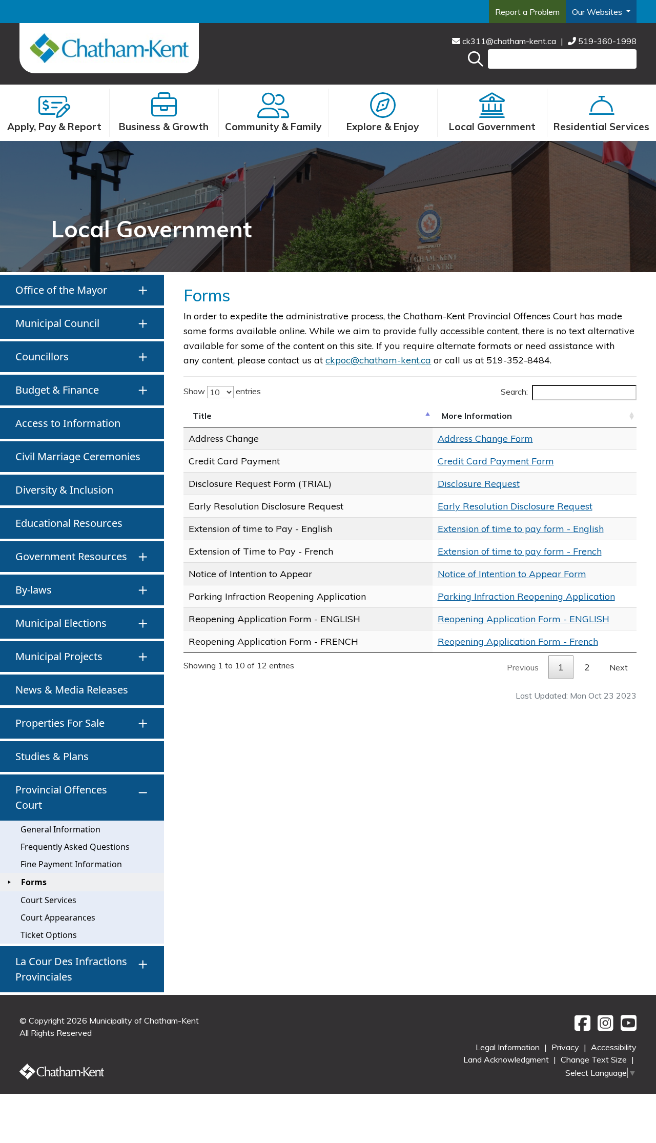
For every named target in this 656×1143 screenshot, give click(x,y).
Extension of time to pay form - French (520, 551)
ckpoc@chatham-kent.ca (378, 360)
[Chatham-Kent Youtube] (626, 1027)
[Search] (475, 59)
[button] (82, 290)
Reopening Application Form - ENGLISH (523, 619)
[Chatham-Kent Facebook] (580, 1027)
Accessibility (614, 1047)
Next (618, 667)
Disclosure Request (479, 483)
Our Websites (598, 12)
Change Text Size (595, 1059)
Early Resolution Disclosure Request (515, 506)
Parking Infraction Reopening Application (526, 596)
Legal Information (509, 1047)
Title (202, 416)
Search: (514, 391)
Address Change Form (485, 438)
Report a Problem (527, 12)
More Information (477, 416)
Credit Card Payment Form (496, 461)
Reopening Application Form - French (518, 641)
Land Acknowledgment (507, 1059)
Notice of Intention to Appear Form (512, 574)
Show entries (222, 391)
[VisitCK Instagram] (604, 1027)
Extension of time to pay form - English (521, 529)
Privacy (566, 1047)
